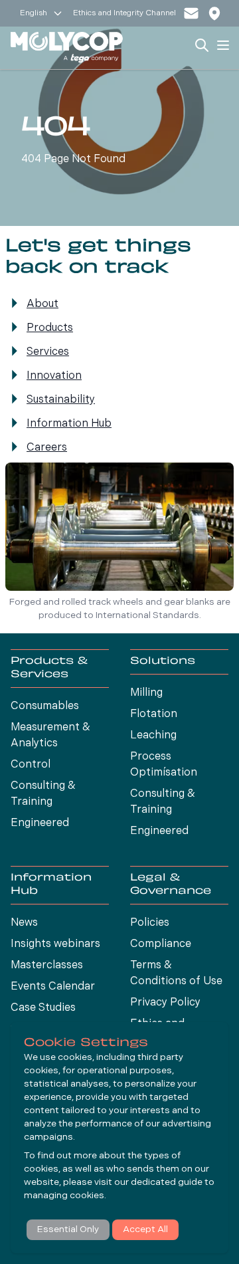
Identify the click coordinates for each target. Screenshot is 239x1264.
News (24, 923)
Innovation (54, 376)
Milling (146, 693)
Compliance (160, 944)
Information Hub (69, 424)
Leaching (153, 735)
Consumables (45, 706)
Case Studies (43, 1008)
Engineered (40, 823)
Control (30, 765)
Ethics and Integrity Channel (124, 13)
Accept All (145, 1230)
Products (50, 328)
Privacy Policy (165, 1003)
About (42, 304)
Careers (47, 448)
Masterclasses (47, 965)
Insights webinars (55, 944)
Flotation (153, 714)
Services (48, 352)
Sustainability (61, 400)
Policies (149, 923)
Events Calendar (53, 987)
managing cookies (64, 1196)
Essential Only (68, 1230)
